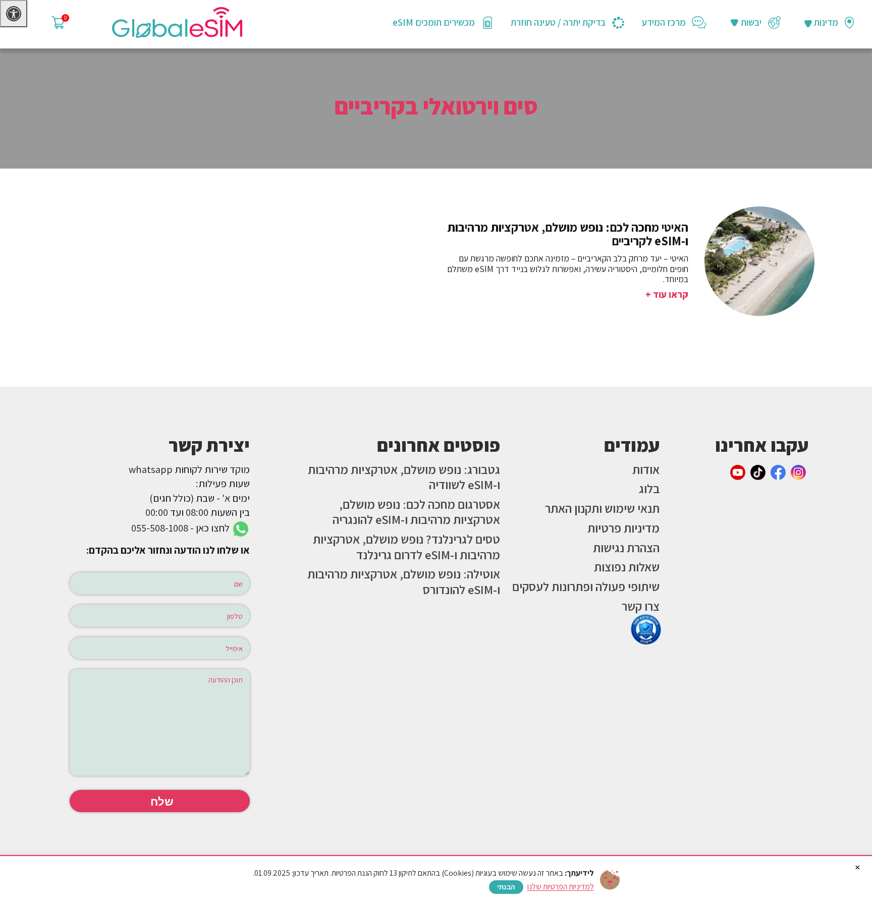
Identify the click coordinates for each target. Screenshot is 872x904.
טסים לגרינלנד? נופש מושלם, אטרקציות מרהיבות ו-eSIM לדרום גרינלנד (406, 547)
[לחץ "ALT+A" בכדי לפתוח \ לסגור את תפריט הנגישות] (13, 13)
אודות (646, 469)
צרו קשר (641, 606)
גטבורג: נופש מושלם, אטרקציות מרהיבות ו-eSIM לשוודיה (404, 477)
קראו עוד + (666, 294)
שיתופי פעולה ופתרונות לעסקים (586, 586)
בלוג (649, 489)
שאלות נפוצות (627, 567)
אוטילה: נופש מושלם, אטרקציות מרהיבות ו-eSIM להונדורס (403, 582)
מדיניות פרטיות (623, 528)
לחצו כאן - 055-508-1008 (181, 528)
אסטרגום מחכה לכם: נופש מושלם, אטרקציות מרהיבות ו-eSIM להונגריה (416, 512)
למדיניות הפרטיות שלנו (560, 886)
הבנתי (506, 887)
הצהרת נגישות (626, 548)
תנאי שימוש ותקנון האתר (602, 508)
